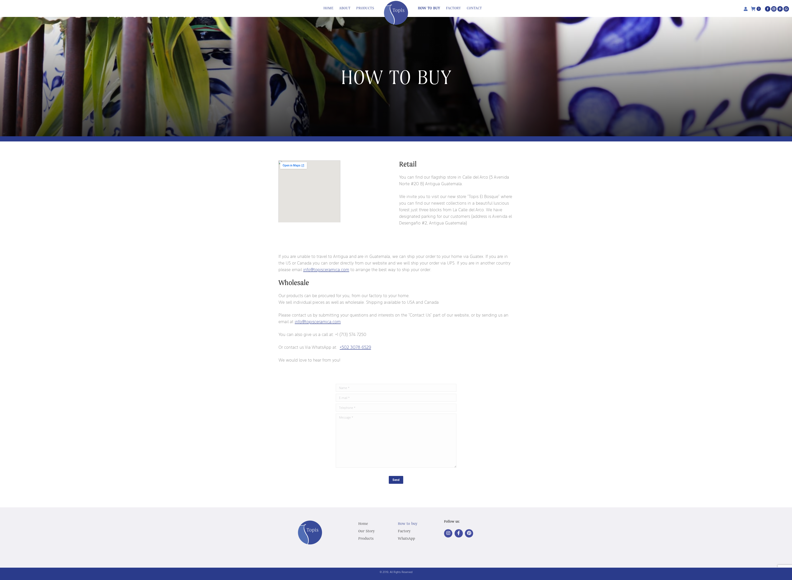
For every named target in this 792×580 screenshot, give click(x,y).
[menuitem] (328, 8)
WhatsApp (406, 538)
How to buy (407, 523)
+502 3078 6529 (355, 347)
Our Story (366, 531)
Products (366, 538)
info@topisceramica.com (318, 321)
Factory (404, 531)
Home (363, 523)
